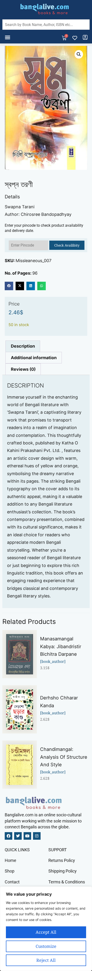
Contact (12, 881)
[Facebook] (8, 836)
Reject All (46, 960)
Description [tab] (23, 346)
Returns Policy (61, 860)
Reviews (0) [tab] (23, 369)
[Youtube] (27, 836)
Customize (46, 946)
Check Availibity (66, 245)
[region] (46, 928)
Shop (9, 871)
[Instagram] (37, 836)
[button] (7, 37)
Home (10, 860)
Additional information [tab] (34, 357)
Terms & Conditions (66, 881)
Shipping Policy (62, 871)
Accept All (46, 932)
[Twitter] (18, 836)
